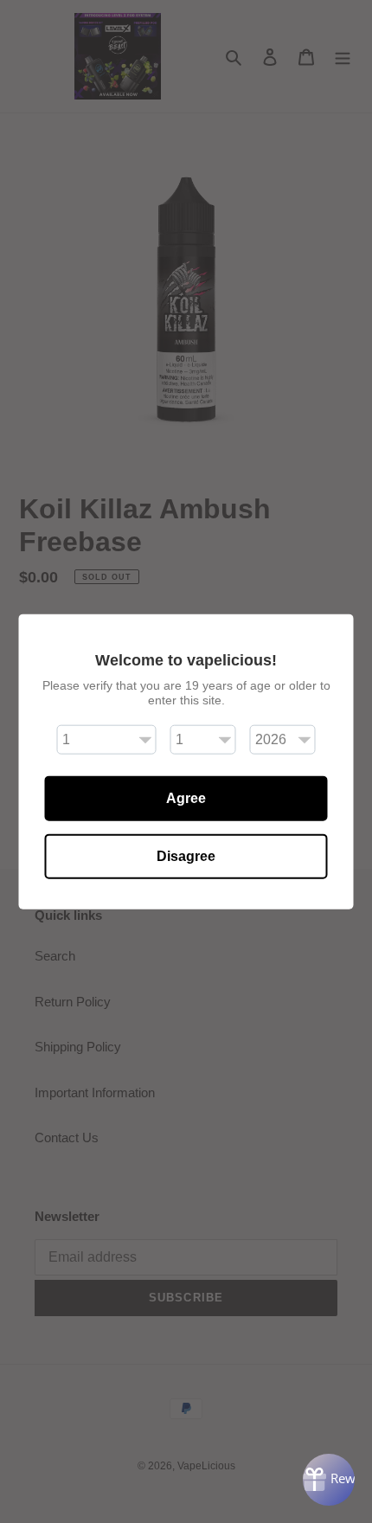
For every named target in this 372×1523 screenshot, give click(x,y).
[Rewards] (329, 1480)
